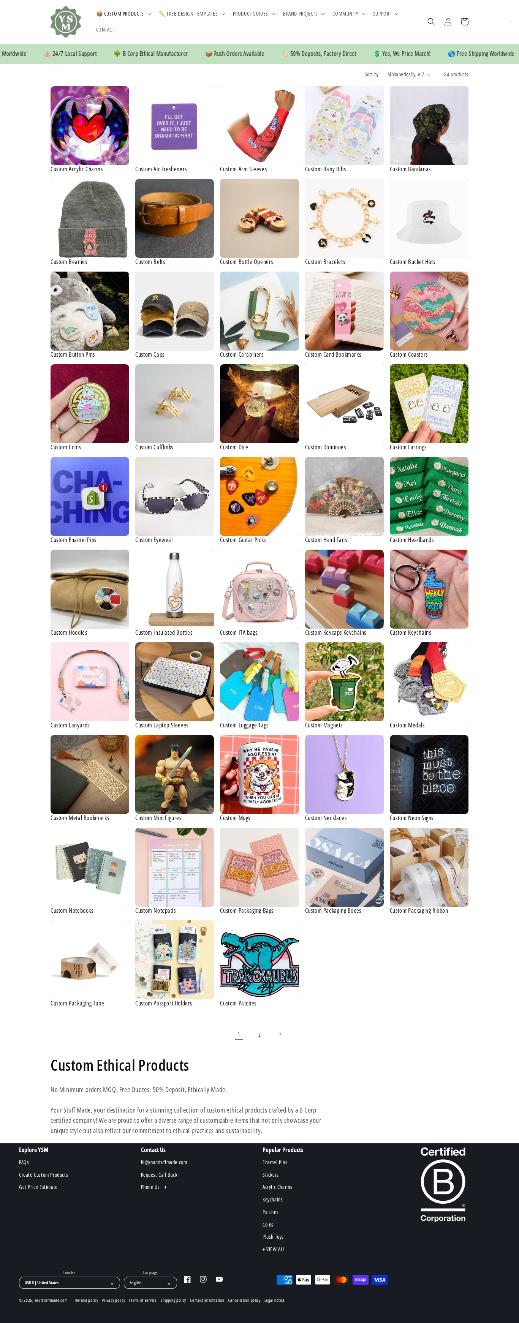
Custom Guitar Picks (243, 540)
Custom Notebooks (72, 911)
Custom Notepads (155, 911)
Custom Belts (150, 262)
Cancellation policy (244, 1300)
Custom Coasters (409, 355)
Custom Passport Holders (163, 1003)
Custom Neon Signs (412, 818)
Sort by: (372, 74)
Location (69, 1273)
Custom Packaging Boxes (333, 911)
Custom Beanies (69, 262)
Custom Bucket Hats (412, 262)
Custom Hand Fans (326, 540)
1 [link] (239, 1034)
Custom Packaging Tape (77, 1003)
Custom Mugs (235, 818)
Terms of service (143, 1300)
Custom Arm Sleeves (243, 169)
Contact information (207, 1300)
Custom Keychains (410, 633)
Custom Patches (238, 1003)
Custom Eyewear (154, 540)
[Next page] (280, 1034)
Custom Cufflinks (154, 447)
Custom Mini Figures (158, 818)
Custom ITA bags (238, 633)
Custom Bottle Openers (246, 262)
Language (150, 1273)
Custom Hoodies (69, 633)
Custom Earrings (408, 447)
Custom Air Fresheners (161, 169)
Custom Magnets (324, 725)
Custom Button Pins (73, 355)
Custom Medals (407, 725)
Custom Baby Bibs (325, 169)
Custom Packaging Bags (247, 911)
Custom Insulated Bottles (163, 633)
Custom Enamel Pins (74, 540)
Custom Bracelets (325, 262)
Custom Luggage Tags (244, 725)
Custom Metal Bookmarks (80, 818)
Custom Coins (66, 447)
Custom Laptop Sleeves (161, 725)
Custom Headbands (412, 540)
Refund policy (86, 1300)
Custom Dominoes (325, 447)
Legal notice (274, 1300)
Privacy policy (113, 1300)
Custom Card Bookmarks (333, 355)
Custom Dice (234, 447)
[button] (123, 14)
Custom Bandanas (410, 169)
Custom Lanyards (70, 725)
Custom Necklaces (326, 818)
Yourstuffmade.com (51, 1300)
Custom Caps (150, 355)
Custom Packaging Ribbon (419, 911)
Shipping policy (174, 1300)
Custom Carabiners (241, 355)
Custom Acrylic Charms (77, 169)
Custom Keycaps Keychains (335, 633)
